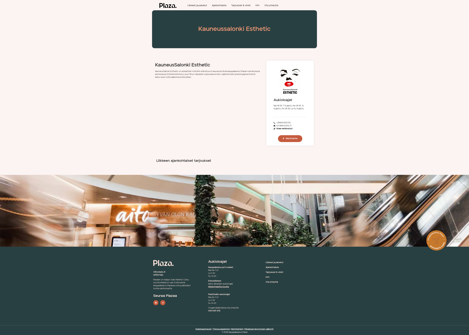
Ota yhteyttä (271, 5)
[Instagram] (162, 302)
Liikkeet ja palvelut (197, 5)
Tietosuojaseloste (221, 329)
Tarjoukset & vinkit (241, 5)
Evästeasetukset (203, 329)
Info (258, 5)
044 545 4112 (214, 311)
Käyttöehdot (237, 329)
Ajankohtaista (219, 5)
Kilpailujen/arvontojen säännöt (259, 329)
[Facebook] (155, 302)
